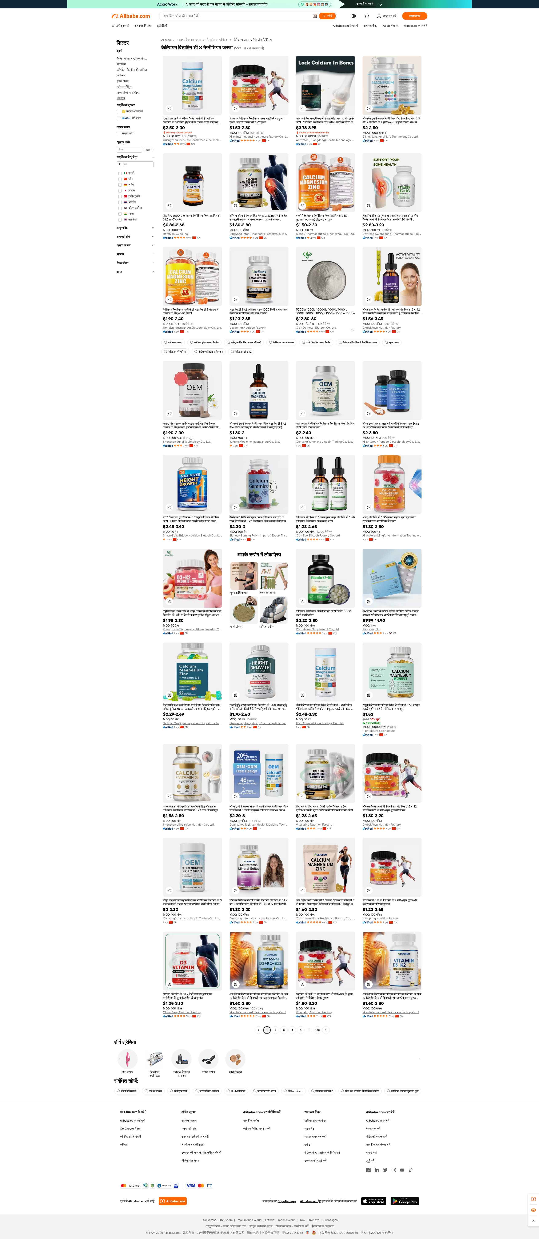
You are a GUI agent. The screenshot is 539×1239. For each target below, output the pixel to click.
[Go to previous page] (258, 1030)
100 (317, 1030)
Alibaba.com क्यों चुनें (132, 1120)
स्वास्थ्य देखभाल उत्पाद (189, 39)
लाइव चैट (309, 1128)
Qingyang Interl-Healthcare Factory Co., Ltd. (258, 233)
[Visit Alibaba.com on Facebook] (368, 1170)
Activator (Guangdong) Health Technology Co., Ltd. (325, 140)
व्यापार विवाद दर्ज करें (315, 1136)
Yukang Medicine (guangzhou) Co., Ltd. (254, 441)
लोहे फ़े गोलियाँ (155, 1091)
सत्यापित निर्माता (251, 1120)
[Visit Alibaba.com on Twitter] (385, 1170)
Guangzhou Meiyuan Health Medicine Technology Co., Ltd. (192, 140)
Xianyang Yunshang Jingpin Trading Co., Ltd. (324, 441)
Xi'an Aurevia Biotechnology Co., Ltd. (320, 723)
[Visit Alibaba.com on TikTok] (410, 1170)
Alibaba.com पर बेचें (377, 1120)
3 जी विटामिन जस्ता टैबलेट (318, 342)
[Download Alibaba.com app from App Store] (373, 1201)
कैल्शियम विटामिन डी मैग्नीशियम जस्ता (360, 342)
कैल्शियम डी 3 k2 (243, 351)
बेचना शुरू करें (373, 1128)
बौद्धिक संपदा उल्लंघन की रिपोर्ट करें (322, 1152)
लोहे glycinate (295, 1091)
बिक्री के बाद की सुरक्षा (192, 1144)
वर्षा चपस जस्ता (175, 342)
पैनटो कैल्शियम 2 (129, 1091)
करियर (123, 1144)
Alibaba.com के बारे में (133, 1111)
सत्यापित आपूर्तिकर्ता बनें (378, 1144)
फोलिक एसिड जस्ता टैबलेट (206, 342)
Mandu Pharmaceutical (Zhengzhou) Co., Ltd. (325, 233)
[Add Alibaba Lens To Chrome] (173, 1201)
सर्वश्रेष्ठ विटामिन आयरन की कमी (246, 342)
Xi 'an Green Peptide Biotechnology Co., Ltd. (391, 441)
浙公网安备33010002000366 (338, 1232)
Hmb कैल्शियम (238, 1091)
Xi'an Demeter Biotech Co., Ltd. (316, 327)
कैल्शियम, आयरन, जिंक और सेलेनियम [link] (253, 39)
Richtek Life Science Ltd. (379, 730)
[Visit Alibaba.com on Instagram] (393, 1170)
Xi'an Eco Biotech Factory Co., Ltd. (318, 535)
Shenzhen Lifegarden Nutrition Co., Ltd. (188, 824)
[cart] (367, 16)
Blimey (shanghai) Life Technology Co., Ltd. (390, 136)
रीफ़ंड (307, 1144)
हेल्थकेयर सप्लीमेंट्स (217, 39)
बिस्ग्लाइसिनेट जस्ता (266, 1091)
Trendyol (314, 1220)
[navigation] (135, 535)
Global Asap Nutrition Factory (382, 327)
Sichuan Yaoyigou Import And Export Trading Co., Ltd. (192, 723)
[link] (533, 1199)
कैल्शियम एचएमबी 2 (324, 1091)
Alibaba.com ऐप (310, 1201)
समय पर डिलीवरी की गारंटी (195, 1136)
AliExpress (209, 1220)
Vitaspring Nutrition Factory (247, 327)
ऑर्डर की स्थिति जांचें (376, 1136)
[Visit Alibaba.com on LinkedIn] (376, 1170)
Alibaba (166, 39)
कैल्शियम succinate (283, 342)
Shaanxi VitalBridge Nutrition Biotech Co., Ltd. (192, 535)
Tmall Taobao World (248, 1220)
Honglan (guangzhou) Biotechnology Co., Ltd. (192, 327)
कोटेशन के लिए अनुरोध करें (256, 1128)
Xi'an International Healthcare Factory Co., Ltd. (258, 136)
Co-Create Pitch (130, 1128)
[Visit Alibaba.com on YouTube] (402, 1170)
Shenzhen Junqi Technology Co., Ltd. (187, 441)
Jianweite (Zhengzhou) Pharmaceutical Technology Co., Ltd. (258, 723)
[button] (314, 16)
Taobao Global (287, 1220)
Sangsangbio (371, 629)
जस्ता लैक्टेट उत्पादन (209, 1091)
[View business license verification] (308, 1233)
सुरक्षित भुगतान (189, 1120)
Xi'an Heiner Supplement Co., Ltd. (317, 629)
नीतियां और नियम (190, 1160)
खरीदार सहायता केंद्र (315, 1120)
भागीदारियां (371, 1152)
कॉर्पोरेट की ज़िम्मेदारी (130, 1136)
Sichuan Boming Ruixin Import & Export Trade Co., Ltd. (258, 535)
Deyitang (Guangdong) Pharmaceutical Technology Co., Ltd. (392, 233)
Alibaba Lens (137, 1201)
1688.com (226, 1220)
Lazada (269, 1220)
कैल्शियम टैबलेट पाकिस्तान (211, 351)
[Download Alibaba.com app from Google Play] (405, 1201)
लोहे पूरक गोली (180, 1091)
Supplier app (287, 1201)
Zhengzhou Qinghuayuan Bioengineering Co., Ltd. (192, 629)
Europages (331, 1220)
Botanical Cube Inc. (175, 233)
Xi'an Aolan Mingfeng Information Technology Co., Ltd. (392, 535)
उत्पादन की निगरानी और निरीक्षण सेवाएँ (200, 1152)
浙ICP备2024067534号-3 (377, 1232)
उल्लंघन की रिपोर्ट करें (315, 1160)
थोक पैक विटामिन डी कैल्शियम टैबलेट (362, 1091)
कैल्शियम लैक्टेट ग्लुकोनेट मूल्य (405, 1091)
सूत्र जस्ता (394, 342)
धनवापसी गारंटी (189, 1128)
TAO (302, 1220)
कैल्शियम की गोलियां (177, 351)
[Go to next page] (326, 1030)
